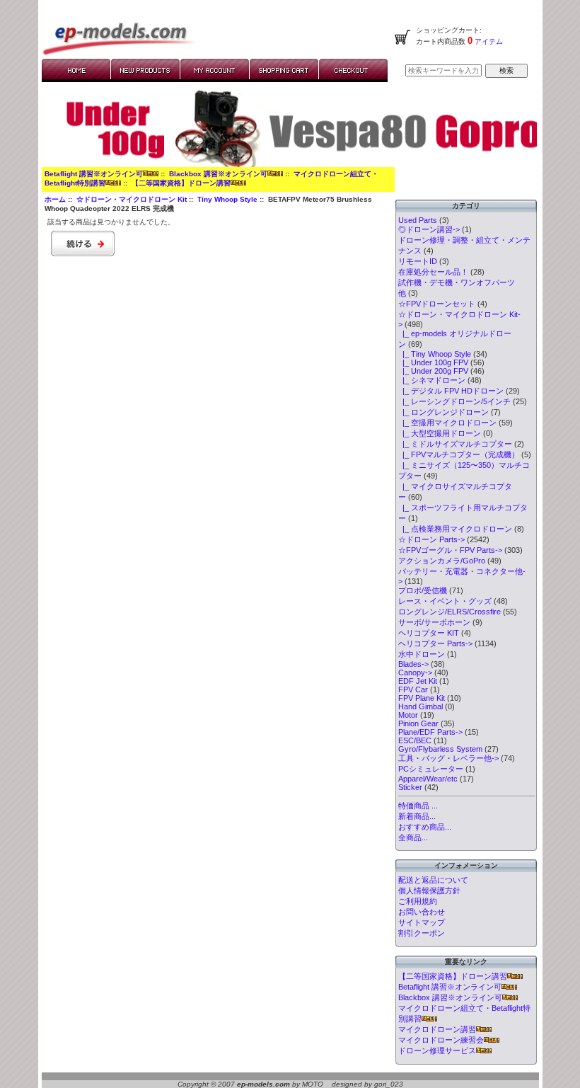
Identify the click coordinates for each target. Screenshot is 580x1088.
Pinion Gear (418, 723)
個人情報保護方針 (429, 890)
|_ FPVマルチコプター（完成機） (458, 454)
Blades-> (413, 664)
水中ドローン (421, 654)
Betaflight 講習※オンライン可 (94, 174)
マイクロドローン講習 (437, 1029)
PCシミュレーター (430, 769)
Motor (408, 715)
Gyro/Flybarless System (440, 749)
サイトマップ (421, 922)
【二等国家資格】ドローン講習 (181, 183)
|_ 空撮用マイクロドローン (447, 422)
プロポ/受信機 (422, 590)
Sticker (410, 787)
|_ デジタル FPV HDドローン (451, 390)
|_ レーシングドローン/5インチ (454, 401)
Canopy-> (415, 672)
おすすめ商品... (424, 827)
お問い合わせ (421, 911)
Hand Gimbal (420, 706)
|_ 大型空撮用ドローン (439, 433)
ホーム (55, 199)
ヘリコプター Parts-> (435, 643)
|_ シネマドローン (431, 380)
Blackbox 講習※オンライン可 (218, 174)
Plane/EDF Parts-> (430, 732)
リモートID (417, 261)
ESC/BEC (414, 740)
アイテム (487, 41)
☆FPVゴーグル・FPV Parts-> (450, 550)
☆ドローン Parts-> (431, 539)
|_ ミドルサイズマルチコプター (455, 444)
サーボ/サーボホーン (434, 622)
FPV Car (413, 689)
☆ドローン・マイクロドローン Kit (131, 199)
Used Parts (417, 220)
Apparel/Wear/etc (428, 778)
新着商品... (417, 816)
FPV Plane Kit (421, 698)
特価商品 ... (418, 805)
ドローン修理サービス (437, 1050)
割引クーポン (421, 933)
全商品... (413, 837)
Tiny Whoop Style (227, 199)
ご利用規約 (417, 901)
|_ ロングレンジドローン (443, 412)
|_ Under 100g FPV (433, 362)
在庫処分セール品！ (433, 272)
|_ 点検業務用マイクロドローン (455, 529)
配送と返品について (433, 880)
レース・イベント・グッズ (445, 601)
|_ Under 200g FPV (433, 371)
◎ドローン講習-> (429, 229)
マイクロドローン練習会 (441, 1040)
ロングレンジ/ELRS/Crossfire (449, 611)
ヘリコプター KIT (428, 633)
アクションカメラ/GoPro (441, 560)
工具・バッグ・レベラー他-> (448, 758)
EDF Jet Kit (417, 681)
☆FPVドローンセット (436, 303)
